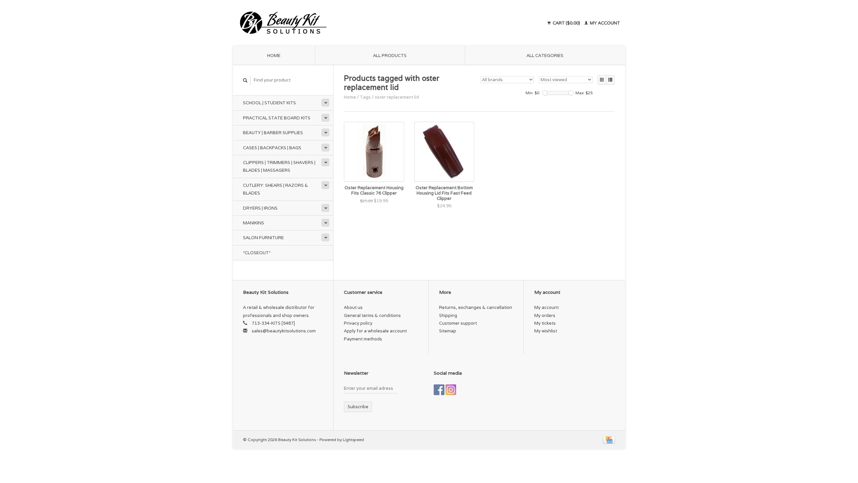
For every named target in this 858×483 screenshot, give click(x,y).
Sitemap (447, 331)
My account (604, 23)
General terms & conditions (372, 315)
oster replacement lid (397, 97)
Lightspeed (353, 439)
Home (274, 55)
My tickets (545, 323)
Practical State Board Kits (276, 118)
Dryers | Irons (260, 208)
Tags (365, 97)
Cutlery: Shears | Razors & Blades (275, 189)
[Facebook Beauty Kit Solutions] (439, 389)
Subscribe (358, 407)
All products (390, 55)
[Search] (245, 80)
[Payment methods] (609, 439)
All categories (545, 55)
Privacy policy (358, 323)
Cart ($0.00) (566, 23)
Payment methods (363, 339)
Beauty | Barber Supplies (273, 133)
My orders (544, 315)
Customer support (458, 323)
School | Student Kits (269, 103)
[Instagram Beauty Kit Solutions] (450, 389)
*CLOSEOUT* (256, 253)
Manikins (253, 223)
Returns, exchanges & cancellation (475, 307)
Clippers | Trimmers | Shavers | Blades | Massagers (279, 166)
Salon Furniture (263, 237)
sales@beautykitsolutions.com (284, 331)
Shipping (448, 315)
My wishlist (545, 331)
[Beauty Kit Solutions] (344, 23)
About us (353, 307)
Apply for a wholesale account (375, 331)
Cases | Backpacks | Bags (272, 148)
